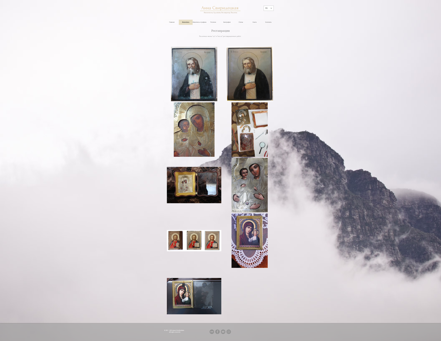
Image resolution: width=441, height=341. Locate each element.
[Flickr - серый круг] (212, 331)
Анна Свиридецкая (220, 7)
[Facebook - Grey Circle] (217, 331)
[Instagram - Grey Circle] (228, 331)
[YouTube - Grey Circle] (223, 331)
